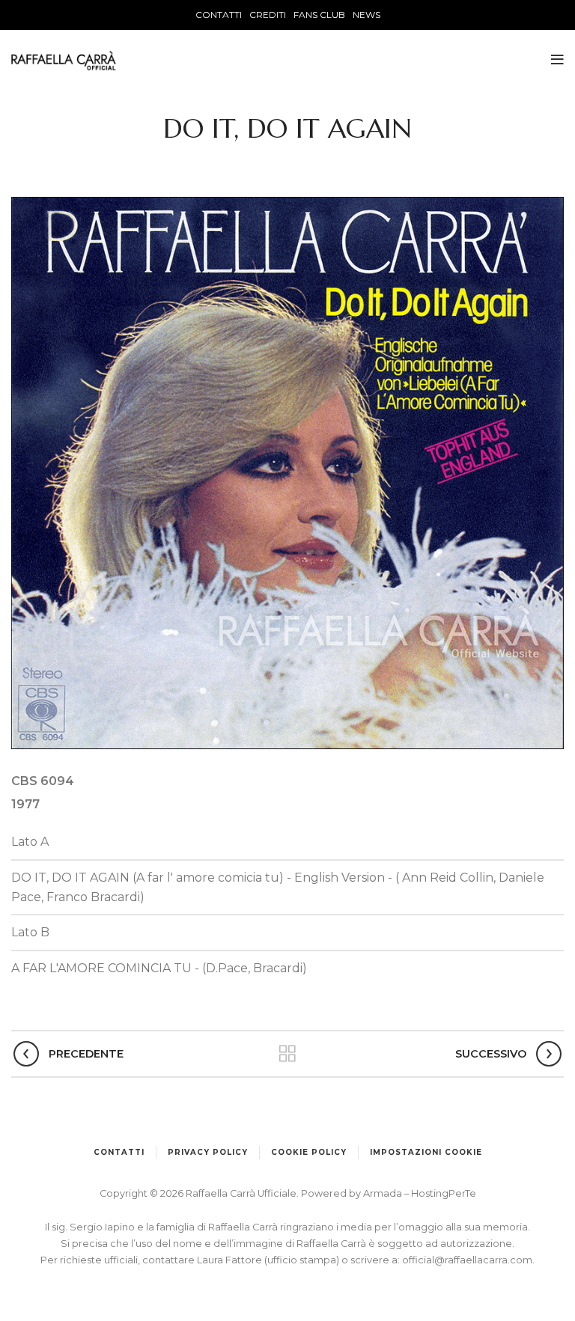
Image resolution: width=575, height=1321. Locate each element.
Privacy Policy (208, 1152)
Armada (383, 1193)
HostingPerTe (443, 1193)
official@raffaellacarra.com (467, 1260)
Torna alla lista (288, 1054)
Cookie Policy (309, 1152)
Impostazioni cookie (426, 1152)
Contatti (119, 1152)
